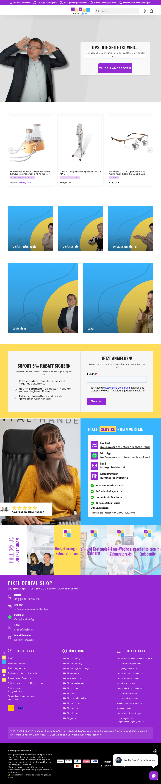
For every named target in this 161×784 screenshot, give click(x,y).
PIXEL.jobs (69, 718)
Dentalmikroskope (129, 713)
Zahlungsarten (17, 668)
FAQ (10, 658)
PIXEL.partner (71, 703)
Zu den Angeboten (115, 68)
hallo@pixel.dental (112, 467)
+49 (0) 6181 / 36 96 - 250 (26, 599)
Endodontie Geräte (129, 703)
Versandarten (17, 663)
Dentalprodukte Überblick (134, 658)
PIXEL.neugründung (75, 668)
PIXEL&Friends (72, 678)
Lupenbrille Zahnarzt (131, 688)
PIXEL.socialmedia (74, 698)
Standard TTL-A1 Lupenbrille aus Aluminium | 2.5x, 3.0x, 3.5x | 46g (127, 173)
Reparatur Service (20, 678)
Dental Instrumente (130, 673)
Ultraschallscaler (128, 693)
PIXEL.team (69, 693)
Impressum (107, 761)
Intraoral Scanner (128, 698)
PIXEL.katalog (71, 658)
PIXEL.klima (70, 713)
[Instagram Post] (40, 550)
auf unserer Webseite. (24, 639)
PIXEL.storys (70, 688)
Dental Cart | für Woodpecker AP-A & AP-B (80, 173)
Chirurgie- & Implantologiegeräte (130, 720)
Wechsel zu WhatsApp (24, 619)
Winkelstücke (126, 683)
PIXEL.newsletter (73, 683)
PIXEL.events (71, 673)
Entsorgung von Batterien (25, 683)
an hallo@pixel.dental (24, 629)
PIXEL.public (70, 708)
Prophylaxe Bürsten (130, 668)
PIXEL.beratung (72, 663)
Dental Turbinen (128, 678)
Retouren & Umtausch (22, 673)
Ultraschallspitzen (129, 663)
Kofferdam (124, 708)
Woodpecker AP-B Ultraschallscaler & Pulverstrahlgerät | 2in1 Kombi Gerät (30, 173)
